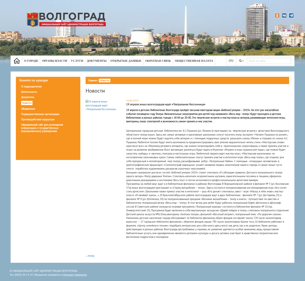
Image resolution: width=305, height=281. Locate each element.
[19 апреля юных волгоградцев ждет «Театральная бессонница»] (103, 105)
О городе (31, 60)
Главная (92, 80)
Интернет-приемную (75, 274)
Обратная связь (158, 60)
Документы (97, 60)
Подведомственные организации (40, 114)
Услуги (77, 60)
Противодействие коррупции (38, 119)
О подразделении (31, 86)
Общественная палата (194, 60)
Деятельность (29, 91)
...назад (90, 255)
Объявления (28, 108)
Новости (27, 103)
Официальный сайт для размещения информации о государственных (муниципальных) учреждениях (42, 128)
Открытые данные (126, 60)
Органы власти (54, 60)
